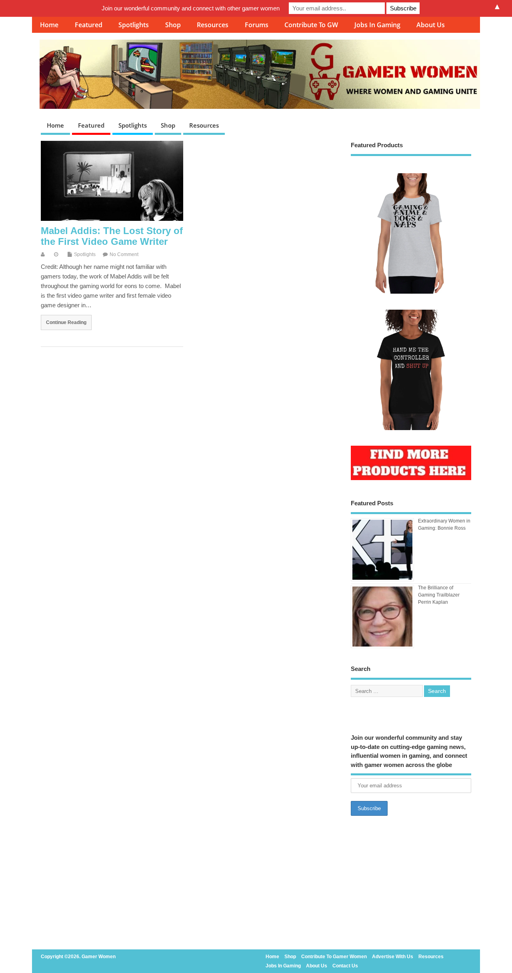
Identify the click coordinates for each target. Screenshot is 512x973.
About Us (430, 24)
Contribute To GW (311, 24)
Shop (173, 24)
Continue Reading (66, 322)
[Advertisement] (411, 885)
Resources (212, 24)
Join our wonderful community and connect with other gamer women (191, 8)
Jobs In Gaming (377, 24)
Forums (256, 24)
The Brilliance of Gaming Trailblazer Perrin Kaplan (439, 595)
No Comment (124, 254)
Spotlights (133, 24)
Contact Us (345, 966)
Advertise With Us (392, 956)
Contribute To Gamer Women (334, 956)
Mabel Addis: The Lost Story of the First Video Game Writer (112, 235)
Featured (88, 24)
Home (49, 24)
